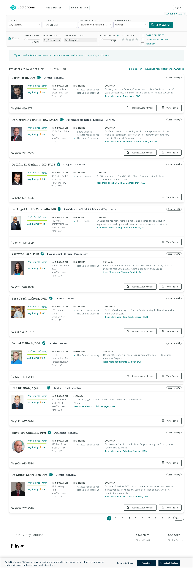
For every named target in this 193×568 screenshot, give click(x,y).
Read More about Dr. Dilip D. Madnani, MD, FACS (120, 182)
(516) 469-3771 (24, 108)
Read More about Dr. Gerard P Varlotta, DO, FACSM (131, 141)
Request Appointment (142, 107)
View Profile (172, 107)
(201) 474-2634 (24, 376)
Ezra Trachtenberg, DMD (30, 298)
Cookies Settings (125, 563)
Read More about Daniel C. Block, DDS (122, 361)
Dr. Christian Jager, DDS (29, 388)
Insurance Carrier (89, 20)
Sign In (178, 7)
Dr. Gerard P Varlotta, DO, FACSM (35, 119)
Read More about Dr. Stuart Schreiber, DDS (126, 496)
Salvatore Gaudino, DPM (29, 432)
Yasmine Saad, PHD (26, 254)
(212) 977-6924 (24, 421)
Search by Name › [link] (175, 14)
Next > (178, 518)
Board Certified (154, 35)
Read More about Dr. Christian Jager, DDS (94, 406)
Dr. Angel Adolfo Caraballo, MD (34, 209)
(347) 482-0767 (24, 332)
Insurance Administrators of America (164, 68)
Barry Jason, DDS (24, 77)
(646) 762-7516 (24, 508)
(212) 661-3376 (24, 198)
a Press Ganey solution (27, 535)
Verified (150, 43)
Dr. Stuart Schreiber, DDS (30, 474)
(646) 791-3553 (24, 153)
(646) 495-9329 (24, 242)
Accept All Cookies (169, 563)
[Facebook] (11, 545)
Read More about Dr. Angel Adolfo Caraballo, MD (120, 227)
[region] (96, 563)
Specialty (13, 20)
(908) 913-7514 (24, 463)
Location (49, 20)
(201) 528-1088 (24, 287)
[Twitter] (22, 545)
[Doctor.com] (22, 7)
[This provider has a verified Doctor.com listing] (39, 77)
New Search (163, 24)
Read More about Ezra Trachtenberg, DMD (126, 317)
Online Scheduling (156, 39)
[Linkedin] (17, 545)
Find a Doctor (53, 7)
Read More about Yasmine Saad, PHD (122, 272)
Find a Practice (79, 7)
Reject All (146, 563)
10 (169, 518)
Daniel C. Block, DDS (26, 343)
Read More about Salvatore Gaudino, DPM (126, 451)
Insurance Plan (122, 20)
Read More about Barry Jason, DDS (122, 96)
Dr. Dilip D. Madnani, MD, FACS (34, 164)
